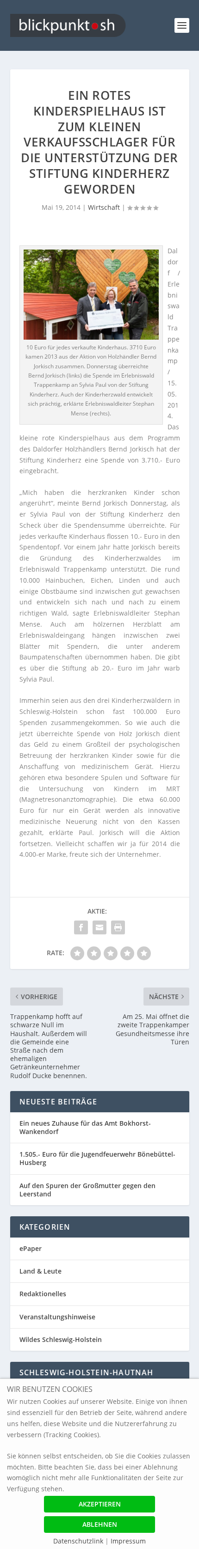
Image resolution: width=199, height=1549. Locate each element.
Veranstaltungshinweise (57, 1316)
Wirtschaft (104, 207)
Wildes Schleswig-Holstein (60, 1339)
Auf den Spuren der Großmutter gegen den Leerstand (87, 1189)
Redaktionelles (42, 1293)
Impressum (128, 1541)
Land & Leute (40, 1271)
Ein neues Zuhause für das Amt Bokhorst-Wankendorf (85, 1127)
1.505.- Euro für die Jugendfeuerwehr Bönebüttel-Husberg (97, 1158)
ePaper (30, 1248)
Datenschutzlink (79, 1541)
